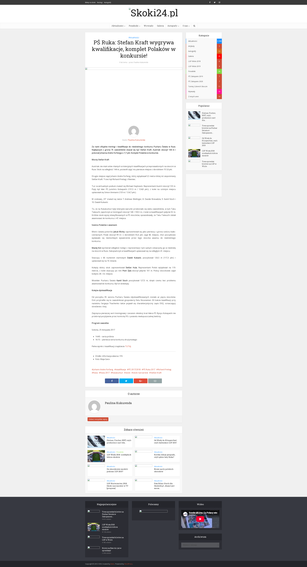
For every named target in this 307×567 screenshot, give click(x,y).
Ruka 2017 (105, 372)
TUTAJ (128, 346)
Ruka (95, 372)
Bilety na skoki (90, 2)
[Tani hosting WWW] (153, 513)
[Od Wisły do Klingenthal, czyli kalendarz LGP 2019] (195, 140)
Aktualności (117, 25)
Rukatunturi (117, 372)
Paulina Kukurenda (141, 62)
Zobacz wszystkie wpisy (98, 419)
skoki (128, 372)
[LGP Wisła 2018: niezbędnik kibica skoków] (195, 153)
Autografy (107, 2)
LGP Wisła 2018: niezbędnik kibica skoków (119, 455)
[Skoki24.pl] (153, 12)
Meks (113, 564)
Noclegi (99, 2)
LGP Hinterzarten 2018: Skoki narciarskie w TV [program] (117, 486)
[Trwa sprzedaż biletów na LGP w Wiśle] (195, 164)
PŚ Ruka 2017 (149, 369)
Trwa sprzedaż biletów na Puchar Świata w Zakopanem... (209, 129)
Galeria (160, 25)
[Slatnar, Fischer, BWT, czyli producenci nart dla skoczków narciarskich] (195, 115)
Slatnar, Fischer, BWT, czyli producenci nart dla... (119, 441)
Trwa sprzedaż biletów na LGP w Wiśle (209, 163)
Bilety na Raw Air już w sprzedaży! (111, 549)
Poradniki (133, 25)
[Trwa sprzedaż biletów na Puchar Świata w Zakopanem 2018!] (195, 128)
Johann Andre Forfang (103, 369)
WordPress (128, 564)
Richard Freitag (164, 369)
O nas (185, 25)
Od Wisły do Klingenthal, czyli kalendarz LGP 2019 (165, 441)
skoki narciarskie (140, 372)
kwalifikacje (121, 369)
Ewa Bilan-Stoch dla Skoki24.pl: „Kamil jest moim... (164, 486)
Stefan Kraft (156, 372)
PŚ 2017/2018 (134, 369)
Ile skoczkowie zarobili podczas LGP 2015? (117, 470)
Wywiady (148, 25)
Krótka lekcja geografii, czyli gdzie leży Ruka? (164, 455)
